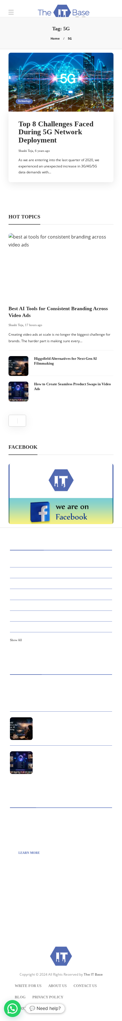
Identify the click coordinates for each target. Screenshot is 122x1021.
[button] (12, 1008)
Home (55, 38)
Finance (62, 626)
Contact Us (85, 986)
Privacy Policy (47, 997)
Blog (20, 997)
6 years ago (42, 150)
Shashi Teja (25, 150)
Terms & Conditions (35, 1008)
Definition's (62, 604)
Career (62, 594)
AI (62, 561)
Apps (62, 572)
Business (62, 583)
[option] (61, 317)
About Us (57, 986)
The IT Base (93, 974)
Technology (24, 101)
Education (62, 615)
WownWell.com (38, 915)
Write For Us (28, 986)
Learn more (29, 852)
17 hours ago (33, 325)
